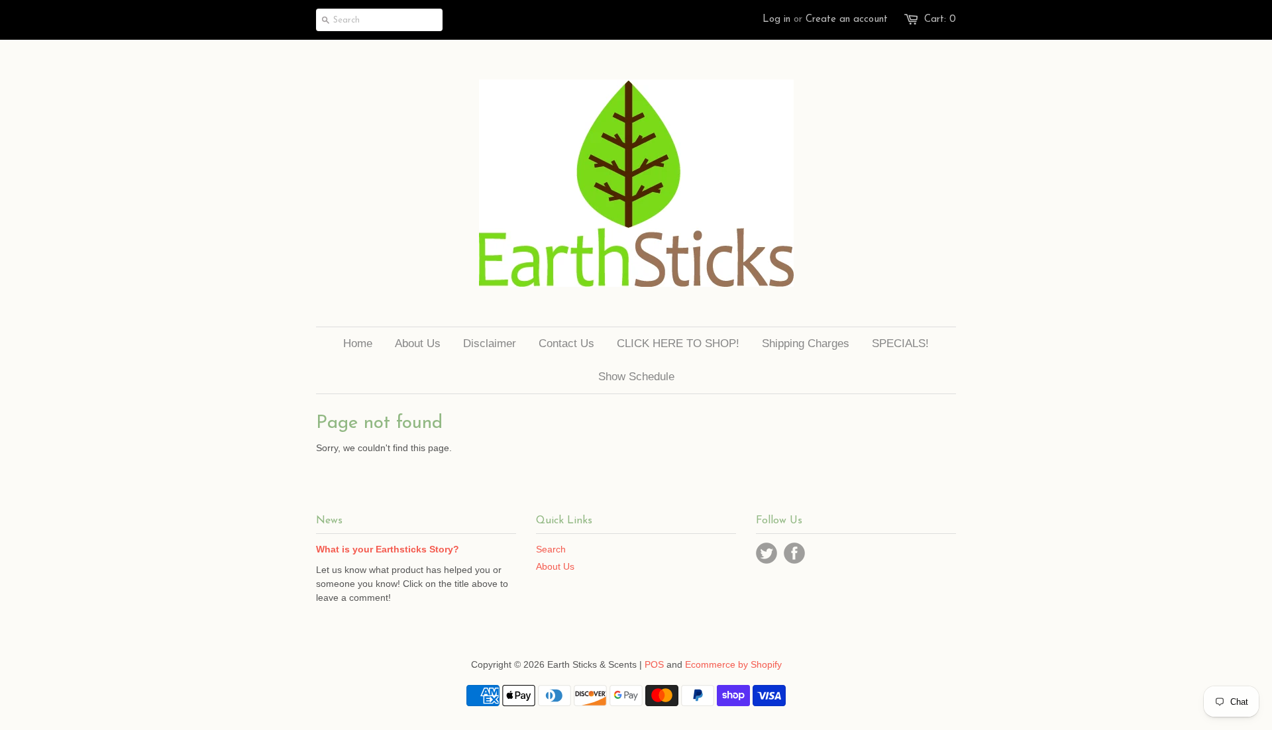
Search (551, 549)
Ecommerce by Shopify (733, 664)
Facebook (794, 553)
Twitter (766, 553)
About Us (555, 566)
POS (654, 664)
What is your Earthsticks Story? (387, 549)
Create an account (847, 20)
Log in (776, 20)
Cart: (940, 20)
